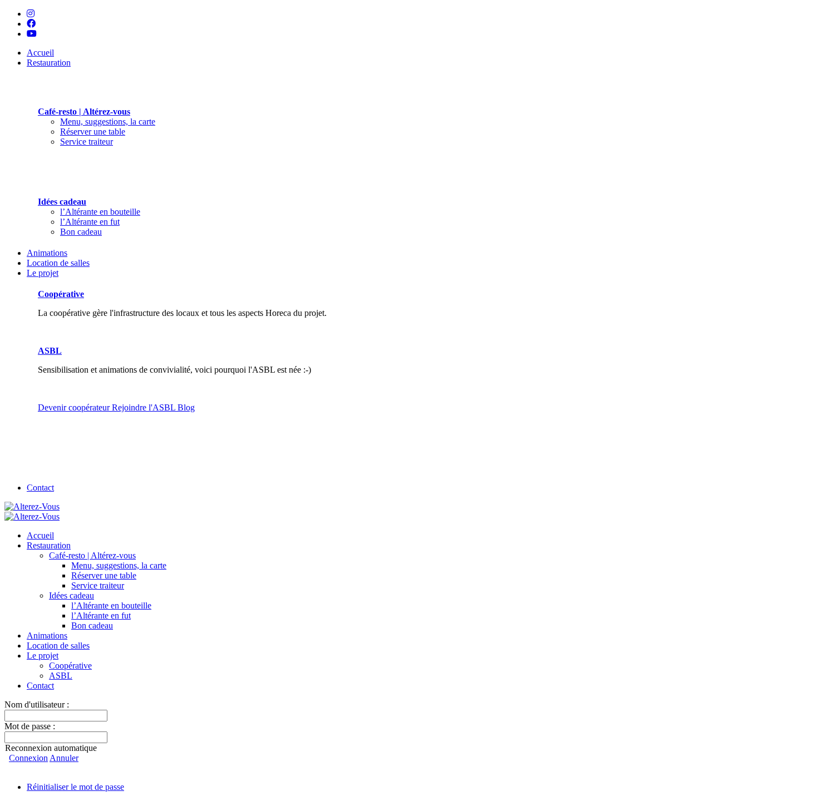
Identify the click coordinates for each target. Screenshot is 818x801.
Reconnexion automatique (51, 748)
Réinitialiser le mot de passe (75, 787)
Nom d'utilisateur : (36, 704)
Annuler (64, 758)
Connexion (28, 758)
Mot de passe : (29, 726)
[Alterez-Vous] (32, 506)
